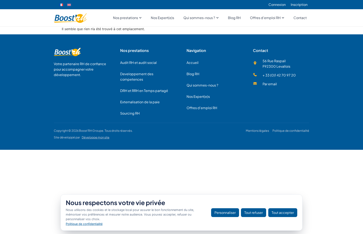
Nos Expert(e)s (198, 96)
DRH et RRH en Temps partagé (144, 90)
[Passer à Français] (61, 5)
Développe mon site (95, 137)
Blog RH (193, 74)
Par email (270, 84)
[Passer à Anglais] (69, 5)
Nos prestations (134, 50)
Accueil (193, 62)
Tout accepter (283, 212)
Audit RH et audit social (138, 62)
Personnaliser (225, 212)
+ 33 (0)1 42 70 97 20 (279, 75)
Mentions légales (257, 130)
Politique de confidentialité (290, 130)
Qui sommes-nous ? (202, 85)
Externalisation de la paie (140, 102)
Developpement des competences (136, 76)
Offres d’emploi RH (202, 108)
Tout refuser (253, 212)
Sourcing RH (130, 113)
